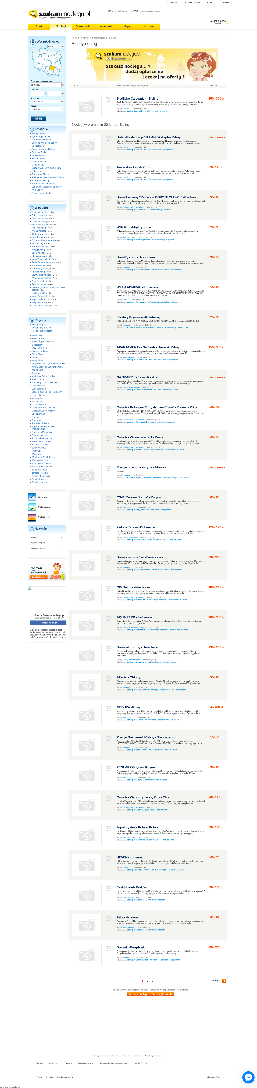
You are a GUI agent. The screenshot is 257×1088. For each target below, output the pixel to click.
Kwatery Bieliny (39, 161)
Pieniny (35, 417)
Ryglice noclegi (39, 228)
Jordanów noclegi (40, 234)
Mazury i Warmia (40, 404)
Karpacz (210, 2)
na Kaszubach (153, 510)
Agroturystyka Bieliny (42, 136)
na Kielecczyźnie (151, 111)
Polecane (68, 1063)
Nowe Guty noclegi (41, 296)
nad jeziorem (166, 510)
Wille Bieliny (37, 190)
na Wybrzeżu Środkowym (156, 720)
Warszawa (37, 454)
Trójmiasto (37, 451)
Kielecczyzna (38, 379)
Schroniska (128, 897)
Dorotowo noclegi (40, 218)
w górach (163, 111)
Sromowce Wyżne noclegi (44, 240)
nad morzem (176, 270)
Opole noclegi (38, 253)
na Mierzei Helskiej (157, 750)
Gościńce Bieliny (40, 152)
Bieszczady (37, 345)
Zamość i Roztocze (41, 473)
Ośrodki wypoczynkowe (133, 207)
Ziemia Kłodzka (39, 479)
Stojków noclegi (39, 293)
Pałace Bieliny (38, 171)
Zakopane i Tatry (39, 470)
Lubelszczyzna (39, 389)
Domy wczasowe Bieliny (43, 149)
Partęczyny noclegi (41, 268)
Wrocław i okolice (40, 460)
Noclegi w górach (40, 324)
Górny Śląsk (37, 360)
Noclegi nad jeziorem (42, 331)
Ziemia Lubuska (39, 482)
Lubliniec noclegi (40, 221)
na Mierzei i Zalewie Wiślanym (165, 477)
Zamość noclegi (39, 281)
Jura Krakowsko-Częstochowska (47, 367)
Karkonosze (37, 370)
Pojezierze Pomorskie (42, 432)
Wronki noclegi (39, 231)
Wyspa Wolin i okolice (42, 466)
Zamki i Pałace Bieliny (42, 193)
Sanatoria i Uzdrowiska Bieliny (46, 187)
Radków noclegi (39, 284)
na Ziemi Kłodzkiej (156, 150)
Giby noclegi (38, 243)
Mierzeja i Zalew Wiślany (43, 411)
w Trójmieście (149, 780)
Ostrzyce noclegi (39, 215)
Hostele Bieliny (39, 158)
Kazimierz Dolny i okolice (44, 376)
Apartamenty (128, 357)
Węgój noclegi (38, 250)
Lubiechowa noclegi (41, 305)
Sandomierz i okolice (42, 441)
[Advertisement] (128, 1026)
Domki (125, 108)
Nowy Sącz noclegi (41, 259)
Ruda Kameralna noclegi (43, 262)
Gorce (34, 357)
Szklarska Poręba (192, 2)
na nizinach (172, 662)
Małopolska (37, 398)
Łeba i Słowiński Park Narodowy (47, 392)
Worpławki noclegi (40, 246)
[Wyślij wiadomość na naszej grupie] (247, 1077)
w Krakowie (151, 900)
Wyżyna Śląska (148, 810)
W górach (42, 497)
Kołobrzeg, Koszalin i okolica (45, 382)
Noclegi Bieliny (39, 133)
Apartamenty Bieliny (41, 140)
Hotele (125, 147)
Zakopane (225, 2)
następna (215, 980)
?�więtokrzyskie (98, 38)
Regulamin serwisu (85, 1063)
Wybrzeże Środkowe (41, 463)
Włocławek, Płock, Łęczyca (44, 457)
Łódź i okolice (38, 395)
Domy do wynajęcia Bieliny (44, 143)
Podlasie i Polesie (40, 423)
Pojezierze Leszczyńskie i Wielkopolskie (44, 427)
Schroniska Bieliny (40, 180)
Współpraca (53, 1063)
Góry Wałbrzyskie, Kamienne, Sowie (49, 363)
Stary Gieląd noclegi (41, 275)
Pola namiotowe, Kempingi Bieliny (48, 177)
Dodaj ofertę (219, 23)
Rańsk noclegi (38, 272)
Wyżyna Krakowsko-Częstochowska (159, 870)
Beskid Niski (37, 335)
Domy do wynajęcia (131, 387)
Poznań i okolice (39, 435)
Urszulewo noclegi (40, 237)
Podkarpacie (38, 420)
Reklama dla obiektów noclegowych (114, 1063)
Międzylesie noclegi (41, 299)
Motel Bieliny (38, 165)
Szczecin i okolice (40, 444)
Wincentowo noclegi (41, 278)
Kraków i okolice (39, 385)
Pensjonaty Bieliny (40, 174)
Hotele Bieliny (38, 155)
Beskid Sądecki (39, 338)
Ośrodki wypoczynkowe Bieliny (46, 168)
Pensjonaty (128, 507)
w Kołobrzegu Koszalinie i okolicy (162, 327)
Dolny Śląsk (37, 354)
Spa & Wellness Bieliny (43, 183)
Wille (125, 299)
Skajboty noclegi (39, 302)
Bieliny (112, 38)
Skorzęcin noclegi (40, 212)
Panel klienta (172, 2)
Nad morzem (44, 507)
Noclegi (75, 38)
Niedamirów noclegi (41, 224)
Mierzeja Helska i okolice (43, 407)
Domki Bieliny (38, 146)
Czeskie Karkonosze (41, 351)
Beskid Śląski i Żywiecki (43, 342)
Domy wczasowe (130, 537)
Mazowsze (37, 401)
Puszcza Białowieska (42, 438)
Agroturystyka (129, 237)
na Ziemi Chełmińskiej (157, 662)
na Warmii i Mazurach (159, 540)
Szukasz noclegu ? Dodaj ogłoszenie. (150, 994)
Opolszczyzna (38, 414)
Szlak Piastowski (40, 448)
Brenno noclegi (39, 265)
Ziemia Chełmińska (41, 476)
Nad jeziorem (44, 517)
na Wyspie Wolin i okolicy (159, 270)
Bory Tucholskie (39, 348)
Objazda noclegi (39, 256)
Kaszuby (36, 373)
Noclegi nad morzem (41, 328)
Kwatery (126, 267)
